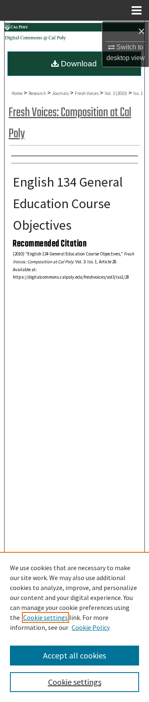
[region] (74, 627)
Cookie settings (45, 617)
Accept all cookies (74, 655)
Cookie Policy (91, 627)
